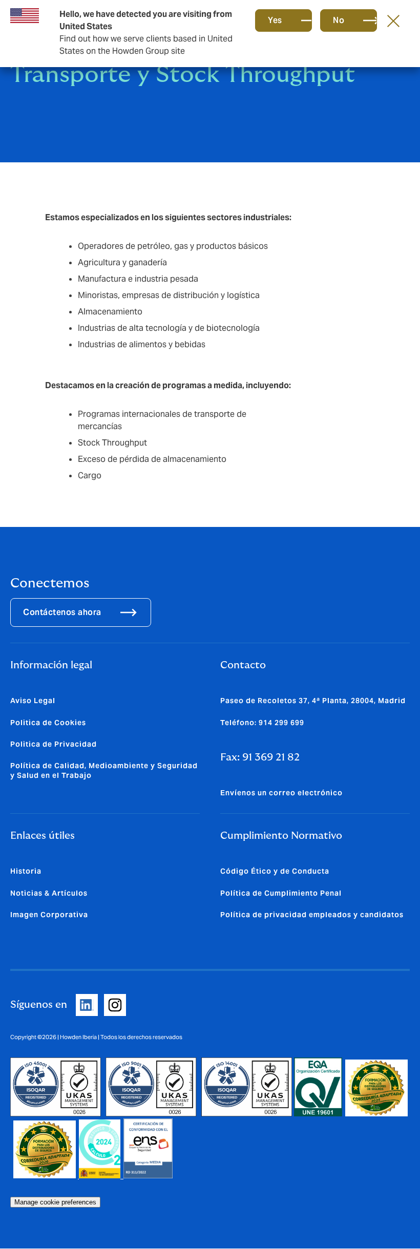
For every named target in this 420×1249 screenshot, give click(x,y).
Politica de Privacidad (53, 744)
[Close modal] (393, 20)
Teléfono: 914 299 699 (262, 722)
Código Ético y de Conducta (274, 871)
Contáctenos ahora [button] (62, 612)
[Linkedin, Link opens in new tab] (86, 1005)
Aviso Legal (32, 700)
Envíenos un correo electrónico (281, 792)
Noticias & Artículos (49, 893)
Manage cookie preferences (55, 1202)
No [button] (338, 20)
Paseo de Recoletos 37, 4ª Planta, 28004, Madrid (313, 700)
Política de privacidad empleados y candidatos (312, 914)
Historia (25, 871)
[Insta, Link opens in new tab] (115, 1005)
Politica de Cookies (48, 722)
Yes (275, 20)
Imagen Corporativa (49, 914)
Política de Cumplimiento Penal (281, 893)
